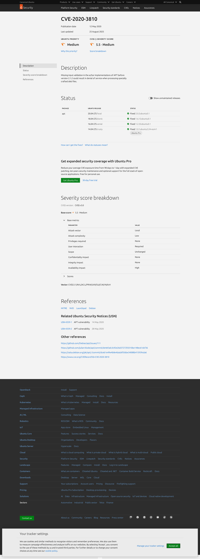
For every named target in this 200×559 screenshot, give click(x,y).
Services (92, 433)
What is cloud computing (72, 452)
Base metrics (73, 220)
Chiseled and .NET (108, 471)
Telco (101, 502)
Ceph (22, 396)
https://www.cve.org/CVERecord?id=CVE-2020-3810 (85, 357)
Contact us (27, 518)
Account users (87, 484)
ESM (83, 8)
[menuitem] (170, 2)
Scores (70, 276)
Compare (87, 465)
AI (62, 496)
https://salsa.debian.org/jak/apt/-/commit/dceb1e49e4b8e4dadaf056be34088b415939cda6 (104, 352)
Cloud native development (161, 496)
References (28, 79)
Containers (25, 471)
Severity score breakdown (35, 75)
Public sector (91, 502)
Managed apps (68, 408)
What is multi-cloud (139, 452)
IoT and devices (140, 496)
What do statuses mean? (96, 145)
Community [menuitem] (101, 2)
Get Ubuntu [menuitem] (116, 2)
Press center (117, 517)
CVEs (126, 8)
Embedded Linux (81, 427)
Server (75, 477)
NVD (72, 308)
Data (67, 496)
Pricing (99, 484)
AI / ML (23, 415)
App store (65, 427)
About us (65, 517)
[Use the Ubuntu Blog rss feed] (172, 518)
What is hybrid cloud (118, 452)
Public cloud (156, 452)
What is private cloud (96, 452)
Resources (113, 402)
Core (89, 477)
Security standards (111, 8)
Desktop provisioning (96, 490)
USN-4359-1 (66, 322)
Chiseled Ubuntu (90, 471)
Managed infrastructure (31, 408)
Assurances (149, 8)
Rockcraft (147, 471)
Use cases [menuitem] (76, 2)
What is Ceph (67, 396)
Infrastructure (78, 496)
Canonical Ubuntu (27, 2)
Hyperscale (66, 446)
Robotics (24, 421)
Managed (80, 396)
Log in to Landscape (118, 465)
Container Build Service (130, 471)
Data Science (79, 415)
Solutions (24, 496)
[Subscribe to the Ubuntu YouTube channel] (158, 518)
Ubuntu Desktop (27, 440)
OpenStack (25, 390)
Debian (92, 308)
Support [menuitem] (89, 2)
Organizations (67, 440)
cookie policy (51, 551)
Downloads (25, 477)
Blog (96, 517)
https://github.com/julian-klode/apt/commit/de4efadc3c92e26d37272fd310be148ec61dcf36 (104, 348)
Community (91, 421)
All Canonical (169, 2)
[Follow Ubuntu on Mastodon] (132, 518)
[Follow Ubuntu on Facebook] (138, 518)
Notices (136, 8)
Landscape (25, 465)
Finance (109, 502)
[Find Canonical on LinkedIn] (145, 518)
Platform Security (69, 8)
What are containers (70, 471)
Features (65, 433)
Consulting (92, 396)
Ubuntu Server (26, 446)
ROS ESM (65, 421)
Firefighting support (126, 484)
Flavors (93, 440)
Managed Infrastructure (98, 496)
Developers (81, 440)
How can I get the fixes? (72, 145)
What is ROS (77, 421)
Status (26, 70)
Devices (112, 490)
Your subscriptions (69, 484)
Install (64, 390)
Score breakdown (98, 51)
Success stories (79, 433)
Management (97, 427)
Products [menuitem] (63, 2)
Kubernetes (25, 402)
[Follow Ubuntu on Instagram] (152, 518)
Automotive (66, 502)
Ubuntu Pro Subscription (72, 490)
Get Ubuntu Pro (70, 180)
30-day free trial (90, 180)
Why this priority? (69, 51)
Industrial (78, 502)
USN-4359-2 (66, 329)
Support (73, 390)
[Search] (180, 2)
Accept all (173, 546)
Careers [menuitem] (129, 2)
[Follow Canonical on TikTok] (165, 518)
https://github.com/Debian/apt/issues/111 (81, 343)
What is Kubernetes (70, 402)
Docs (101, 396)
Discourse (109, 484)
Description (28, 66)
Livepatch (94, 8)
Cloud (22, 452)
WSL (82, 477)
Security (24, 458)
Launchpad (81, 308)
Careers (88, 517)
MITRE (64, 308)
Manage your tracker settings (150, 546)
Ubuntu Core (26, 433)
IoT (21, 427)
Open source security (120, 496)
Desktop (65, 477)
